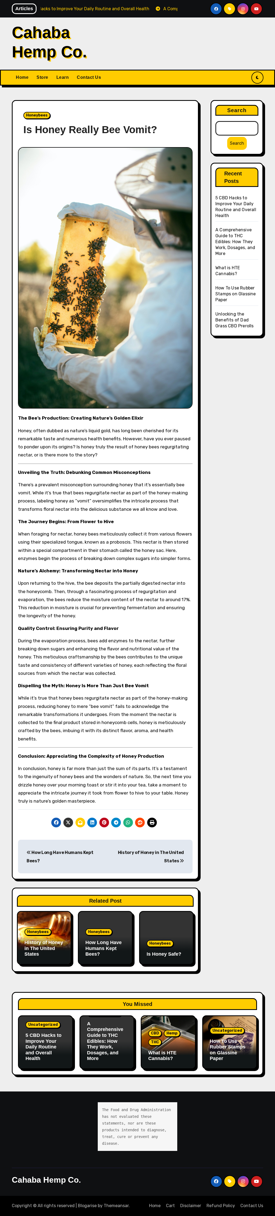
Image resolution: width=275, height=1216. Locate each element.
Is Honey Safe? (164, 954)
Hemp (172, 1033)
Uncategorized (43, 1024)
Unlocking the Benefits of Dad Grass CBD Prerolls (234, 319)
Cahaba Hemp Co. (46, 1179)
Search (237, 110)
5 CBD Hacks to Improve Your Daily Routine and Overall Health (43, 1047)
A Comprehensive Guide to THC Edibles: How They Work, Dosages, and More (235, 241)
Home (22, 77)
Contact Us (89, 77)
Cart (170, 1205)
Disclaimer (190, 1205)
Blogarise (87, 1205)
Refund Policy (221, 1205)
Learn (62, 77)
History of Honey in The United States (43, 948)
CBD (155, 1033)
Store (42, 77)
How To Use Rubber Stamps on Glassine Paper (235, 293)
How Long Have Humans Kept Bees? (103, 948)
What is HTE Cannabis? (162, 1055)
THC (155, 1042)
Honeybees (37, 115)
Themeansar (116, 1205)
